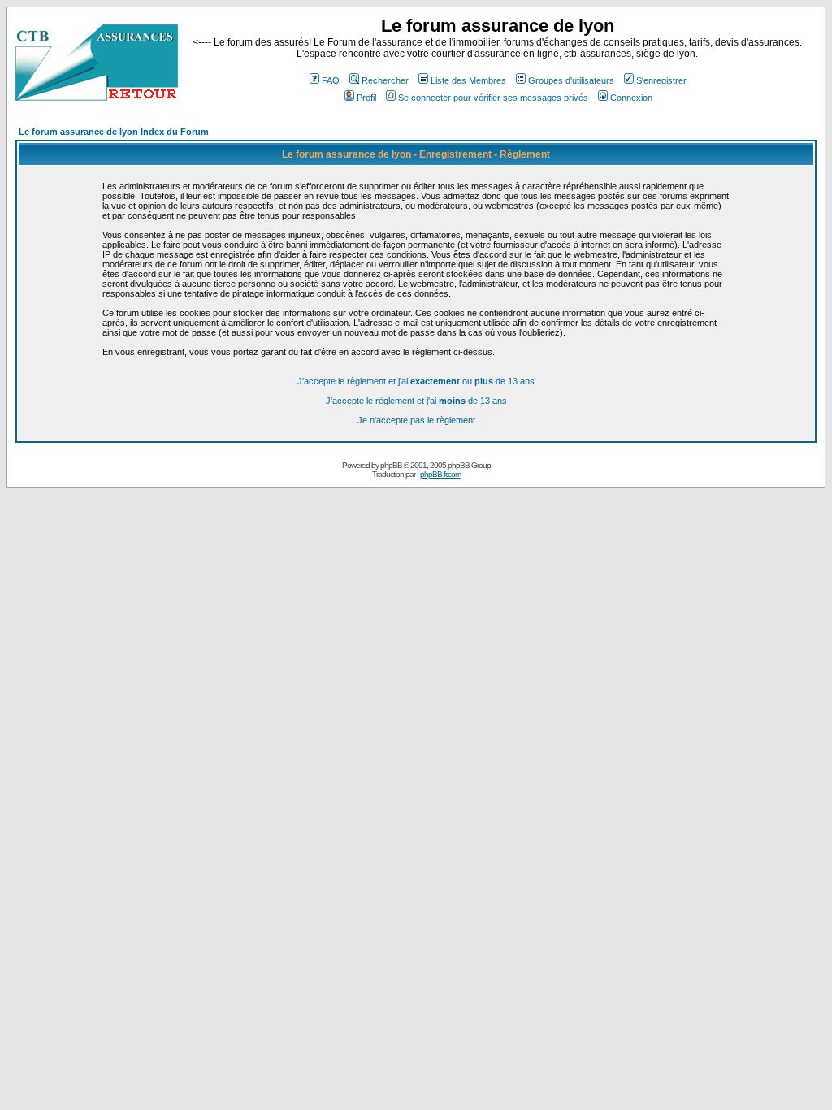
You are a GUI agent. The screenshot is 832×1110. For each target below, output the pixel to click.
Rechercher (385, 80)
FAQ (331, 80)
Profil (366, 97)
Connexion (631, 97)
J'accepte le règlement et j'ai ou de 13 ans (416, 381)
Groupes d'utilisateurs (571, 80)
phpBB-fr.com (440, 474)
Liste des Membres (468, 80)
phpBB (391, 465)
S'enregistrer (661, 80)
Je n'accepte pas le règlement (416, 420)
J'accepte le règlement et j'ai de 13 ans (416, 400)
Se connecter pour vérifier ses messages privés (493, 97)
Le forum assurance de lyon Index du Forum (114, 132)
